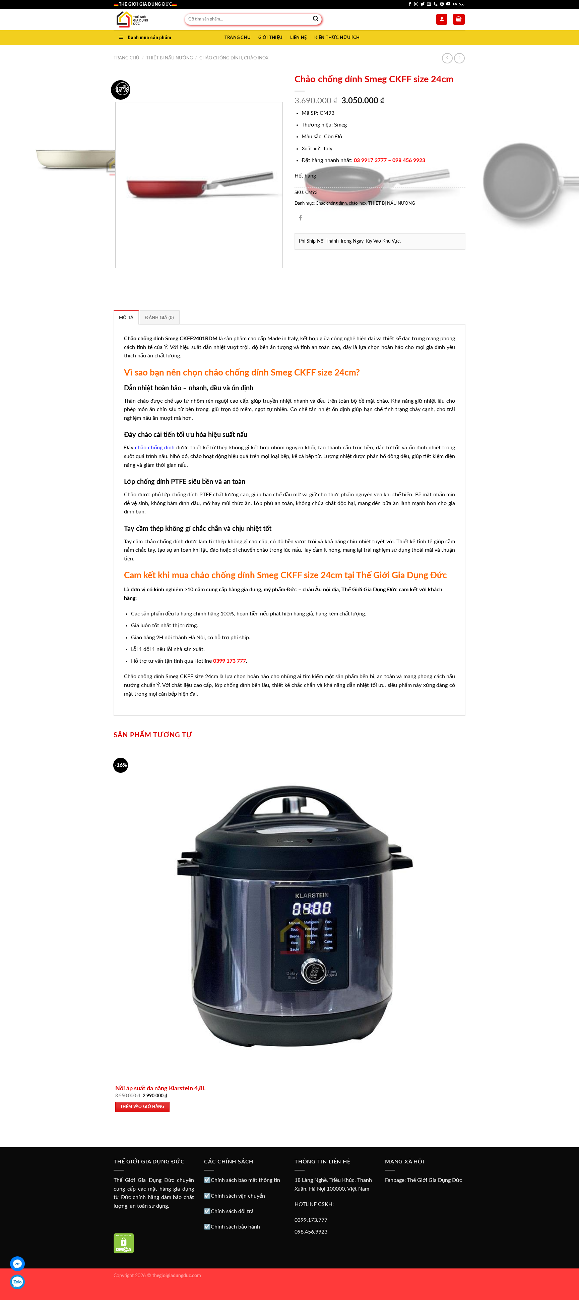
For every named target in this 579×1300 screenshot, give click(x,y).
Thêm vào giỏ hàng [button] (142, 1107)
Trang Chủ (237, 38)
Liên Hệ (298, 38)
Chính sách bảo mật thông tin (245, 1180)
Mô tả (126, 318)
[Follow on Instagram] (416, 4)
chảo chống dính (155, 447)
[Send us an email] (429, 4)
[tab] (126, 317)
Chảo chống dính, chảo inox (233, 58)
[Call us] (436, 4)
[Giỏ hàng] (459, 19)
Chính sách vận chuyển (238, 1196)
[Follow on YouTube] (448, 4)
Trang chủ (126, 58)
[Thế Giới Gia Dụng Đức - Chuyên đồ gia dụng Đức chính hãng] (144, 19)
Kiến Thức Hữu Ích (337, 38)
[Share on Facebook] (300, 218)
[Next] (138, 85)
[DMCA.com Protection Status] (124, 1243)
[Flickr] (455, 4)
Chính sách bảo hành (235, 1227)
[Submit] (315, 19)
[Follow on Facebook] (410, 4)
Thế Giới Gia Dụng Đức (434, 1180)
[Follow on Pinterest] (442, 4)
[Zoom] (122, 88)
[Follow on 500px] (461, 4)
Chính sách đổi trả (232, 1211)
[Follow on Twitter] (423, 4)
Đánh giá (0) (159, 318)
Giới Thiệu (270, 38)
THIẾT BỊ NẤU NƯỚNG (169, 58)
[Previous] (116, 274)
